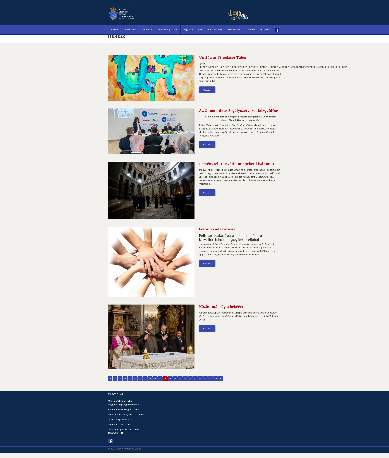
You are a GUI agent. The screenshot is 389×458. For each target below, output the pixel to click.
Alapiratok (146, 29)
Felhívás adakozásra (217, 229)
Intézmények (215, 29)
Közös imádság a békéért (221, 306)
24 (195, 379)
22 (185, 379)
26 (205, 379)
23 (190, 379)
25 (200, 379)
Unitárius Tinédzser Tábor (223, 57)
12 (135, 379)
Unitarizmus (130, 29)
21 (180, 379)
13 (140, 379)
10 (125, 379)
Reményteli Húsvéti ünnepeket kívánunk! (236, 163)
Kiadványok (234, 29)
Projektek (265, 29)
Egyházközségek (193, 29)
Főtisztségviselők (167, 29)
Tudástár (250, 29)
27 (210, 379)
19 (170, 379)
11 (130, 379)
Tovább (206, 90)
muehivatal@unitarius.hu (120, 419)
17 (160, 379)
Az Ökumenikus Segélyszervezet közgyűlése (238, 110)
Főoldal (114, 29)
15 (150, 379)
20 (175, 379)
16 (155, 379)
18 (165, 379)
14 (145, 379)
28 (215, 379)
